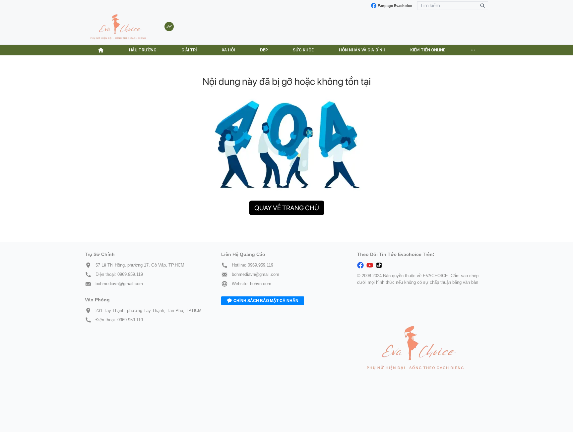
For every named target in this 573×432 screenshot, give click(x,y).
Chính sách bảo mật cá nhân (265, 300)
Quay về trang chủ (286, 208)
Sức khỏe (303, 49)
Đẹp (264, 49)
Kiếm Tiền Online (427, 49)
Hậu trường (143, 49)
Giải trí (189, 49)
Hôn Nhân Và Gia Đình (362, 49)
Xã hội (228, 49)
